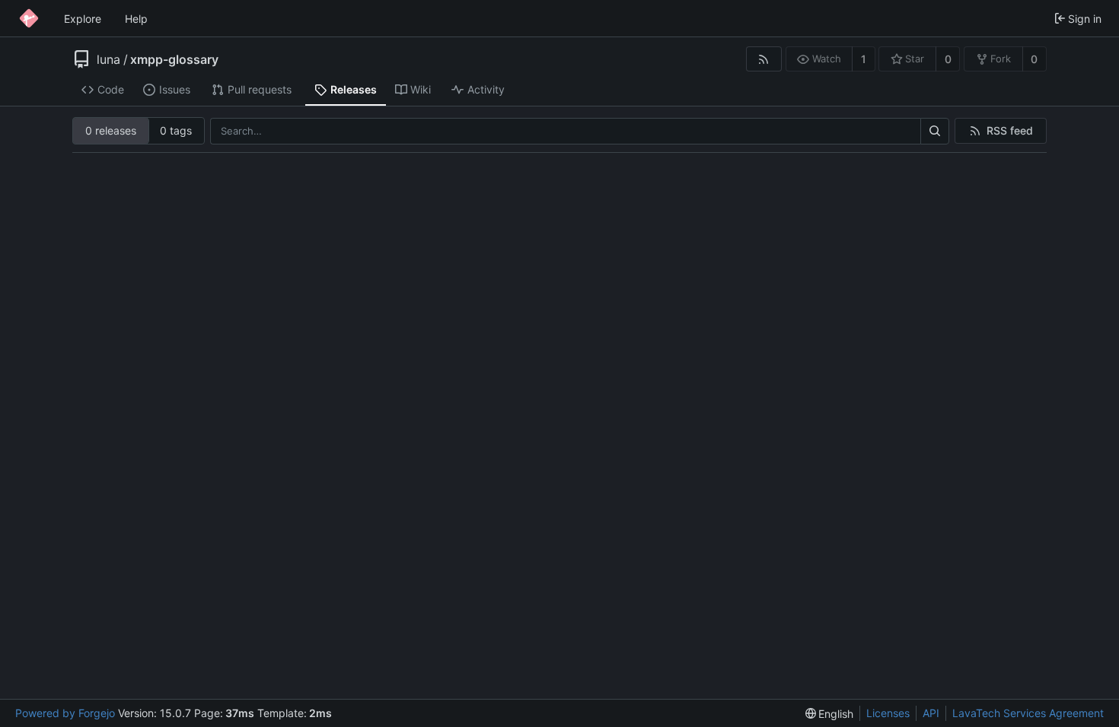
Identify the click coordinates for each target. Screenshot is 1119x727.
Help (136, 18)
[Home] (29, 18)
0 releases (110, 130)
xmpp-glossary (174, 59)
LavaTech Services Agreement (1028, 712)
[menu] (829, 713)
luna (108, 59)
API (931, 712)
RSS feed (1010, 130)
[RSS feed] (764, 58)
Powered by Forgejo (65, 712)
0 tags (176, 130)
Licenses (888, 712)
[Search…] (934, 131)
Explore (82, 18)
